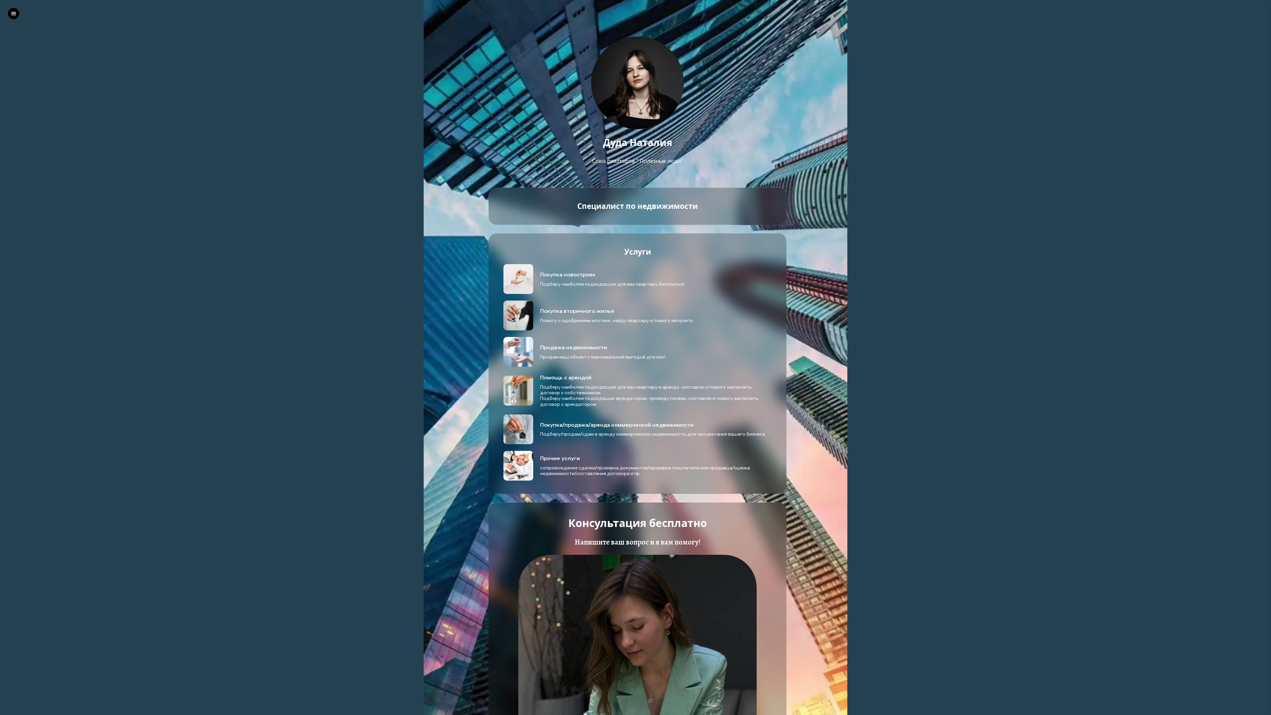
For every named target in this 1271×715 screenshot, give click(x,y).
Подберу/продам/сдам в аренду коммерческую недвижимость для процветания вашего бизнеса (652, 434)
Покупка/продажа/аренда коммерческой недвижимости (616, 425)
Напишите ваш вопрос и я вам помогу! (638, 542)
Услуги (637, 252)
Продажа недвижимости (573, 347)
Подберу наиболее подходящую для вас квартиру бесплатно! (612, 284)
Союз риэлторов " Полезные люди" (637, 161)
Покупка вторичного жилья (578, 311)
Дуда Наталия (637, 142)
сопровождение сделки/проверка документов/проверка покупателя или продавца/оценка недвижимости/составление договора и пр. (645, 470)
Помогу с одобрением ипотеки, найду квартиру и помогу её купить (616, 320)
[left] (13, 13)
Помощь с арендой (566, 377)
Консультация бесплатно (637, 523)
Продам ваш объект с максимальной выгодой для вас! (602, 356)
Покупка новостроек (567, 274)
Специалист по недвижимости (637, 206)
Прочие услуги (560, 458)
